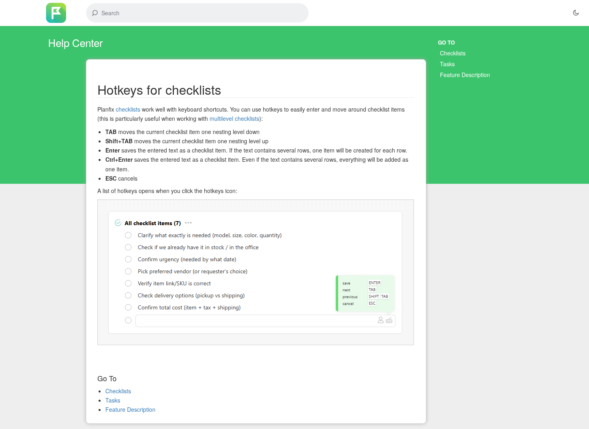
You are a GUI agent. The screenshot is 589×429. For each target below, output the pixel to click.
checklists (128, 109)
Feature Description (465, 75)
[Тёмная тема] (576, 13)
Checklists (453, 53)
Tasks (447, 64)
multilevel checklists (234, 118)
